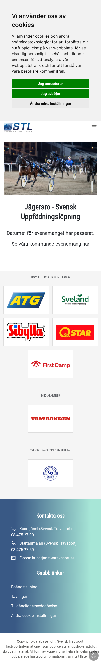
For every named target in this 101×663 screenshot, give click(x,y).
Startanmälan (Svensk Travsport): (44, 546)
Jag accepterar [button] (50, 83)
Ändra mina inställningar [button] (50, 103)
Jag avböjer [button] (50, 93)
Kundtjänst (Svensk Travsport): (42, 531)
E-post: (46, 558)
